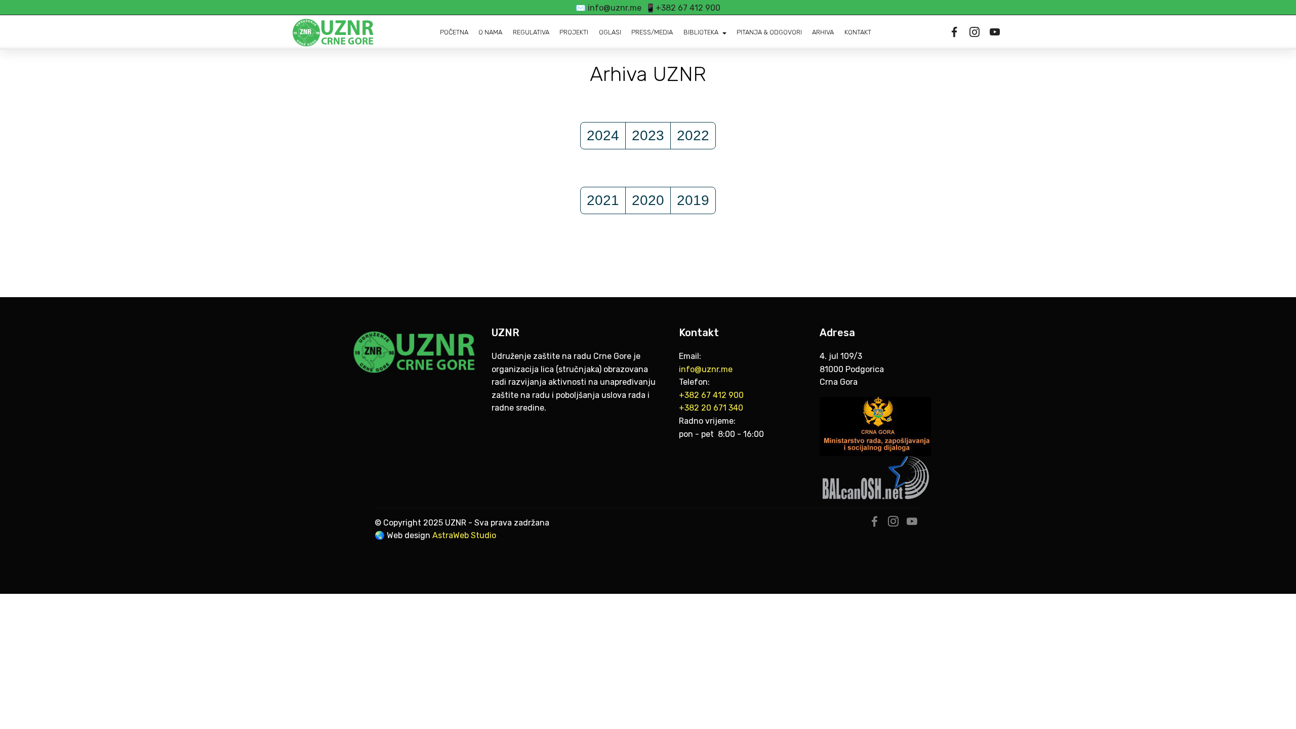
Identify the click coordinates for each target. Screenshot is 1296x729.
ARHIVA (823, 32)
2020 (648, 200)
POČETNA (454, 32)
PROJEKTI (573, 32)
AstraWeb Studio (464, 535)
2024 (603, 135)
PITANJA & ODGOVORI (769, 32)
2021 (603, 200)
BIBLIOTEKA (700, 32)
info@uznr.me (707, 369)
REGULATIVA (531, 32)
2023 (648, 135)
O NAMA (490, 32)
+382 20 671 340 (711, 408)
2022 (693, 135)
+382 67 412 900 (711, 395)
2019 (693, 200)
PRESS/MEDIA (652, 32)
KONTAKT (857, 32)
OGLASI (610, 32)
